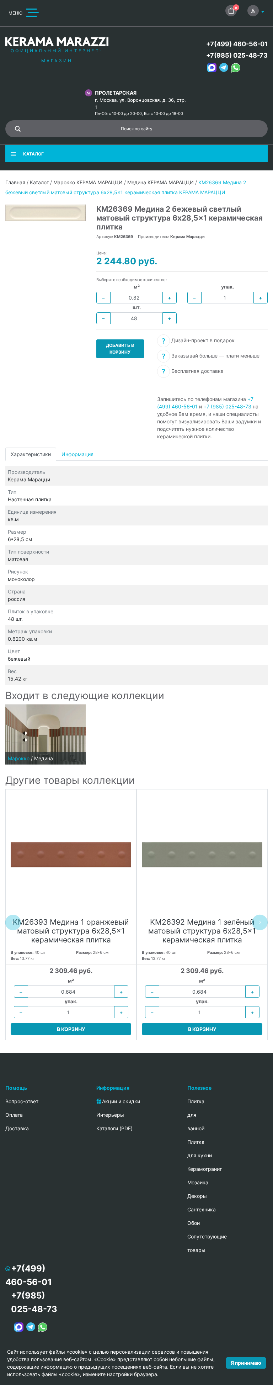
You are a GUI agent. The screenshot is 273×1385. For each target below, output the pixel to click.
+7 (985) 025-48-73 (227, 406)
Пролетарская (115, 93)
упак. (227, 287)
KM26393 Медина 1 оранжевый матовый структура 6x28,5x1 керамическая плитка (71, 931)
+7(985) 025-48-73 (237, 55)
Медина (43, 758)
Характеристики (31, 454)
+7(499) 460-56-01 (237, 44)
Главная (15, 182)
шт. (137, 307)
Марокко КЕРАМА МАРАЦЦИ (88, 182)
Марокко (19, 758)
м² (137, 287)
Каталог (39, 182)
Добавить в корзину (120, 348)
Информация (77, 454)
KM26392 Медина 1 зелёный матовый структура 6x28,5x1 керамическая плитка (202, 931)
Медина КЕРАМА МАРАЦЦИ (160, 182)
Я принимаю (246, 1363)
